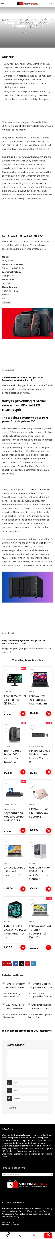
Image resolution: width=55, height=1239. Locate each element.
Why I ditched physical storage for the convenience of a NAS (23, 642)
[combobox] (27, 1174)
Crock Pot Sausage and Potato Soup (40, 1016)
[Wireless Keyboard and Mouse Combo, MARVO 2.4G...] (15, 793)
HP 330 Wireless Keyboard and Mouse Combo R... (39, 756)
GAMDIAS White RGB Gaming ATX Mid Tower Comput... (39, 873)
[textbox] (27, 1175)
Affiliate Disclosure (10, 1224)
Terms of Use (8, 1222)
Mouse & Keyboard (36, 746)
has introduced (15, 137)
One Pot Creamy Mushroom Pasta (11, 995)
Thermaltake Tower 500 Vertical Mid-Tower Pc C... (12, 756)
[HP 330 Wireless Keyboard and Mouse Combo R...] (40, 734)
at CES (22, 126)
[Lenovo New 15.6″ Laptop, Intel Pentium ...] (40, 679)
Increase (6, 302)
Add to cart (22, 713)
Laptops (32, 692)
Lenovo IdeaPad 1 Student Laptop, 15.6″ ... (14, 871)
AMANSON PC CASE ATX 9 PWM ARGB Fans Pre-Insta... (15, 931)
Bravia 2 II (36, 489)
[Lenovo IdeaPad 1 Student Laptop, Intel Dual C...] (40, 909)
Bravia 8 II (12, 157)
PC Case (7, 746)
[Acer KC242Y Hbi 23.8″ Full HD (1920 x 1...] (15, 679)
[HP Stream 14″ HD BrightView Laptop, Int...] (40, 793)
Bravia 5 (20, 428)
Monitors (8, 692)
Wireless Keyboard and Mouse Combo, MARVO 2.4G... (14, 814)
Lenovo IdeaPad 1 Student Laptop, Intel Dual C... (40, 931)
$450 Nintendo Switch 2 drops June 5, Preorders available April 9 (23, 379)
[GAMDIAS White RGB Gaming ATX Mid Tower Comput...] (40, 851)
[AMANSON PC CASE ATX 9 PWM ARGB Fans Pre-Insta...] (15, 909)
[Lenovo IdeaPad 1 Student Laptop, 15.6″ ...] (15, 851)
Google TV (44, 542)
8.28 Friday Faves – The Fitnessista (15, 1016)
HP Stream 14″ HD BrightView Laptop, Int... (38, 813)
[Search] (51, 3)
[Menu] (3, 3)
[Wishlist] (20, 1235)
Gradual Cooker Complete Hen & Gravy (40, 995)
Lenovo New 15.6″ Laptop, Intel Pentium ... (39, 699)
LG (32, 122)
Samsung (21, 122)
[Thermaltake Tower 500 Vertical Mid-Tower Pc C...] (15, 734)
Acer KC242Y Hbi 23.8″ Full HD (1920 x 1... (15, 699)
